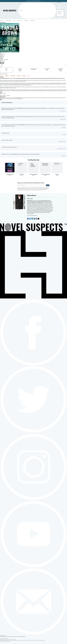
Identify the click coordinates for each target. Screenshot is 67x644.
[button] (33, 52)
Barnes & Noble (13, 75)
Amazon (2, 75)
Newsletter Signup (3, 635)
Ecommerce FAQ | (2, 639)
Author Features (8, 20)
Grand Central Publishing (4, 59)
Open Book (26, 20)
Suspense (8, 95)
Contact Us (14, 639)
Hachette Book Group (3, 636)
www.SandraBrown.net (19, 98)
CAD (60, 14)
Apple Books (7, 75)
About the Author (3, 96)
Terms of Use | (7, 639)
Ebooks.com (24, 75)
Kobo (28, 75)
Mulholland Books (22, 636)
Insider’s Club (32, 20)
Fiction (1, 95)
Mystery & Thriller (3, 93)
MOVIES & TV (19, 20)
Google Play (18, 75)
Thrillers (4, 95)
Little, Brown (17, 636)
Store (14, 20)
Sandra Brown (3, 53)
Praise (1, 99)
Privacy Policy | (11, 639)
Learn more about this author (32, 215)
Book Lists (2, 20)
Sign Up (47, 185)
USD (60, 12)
